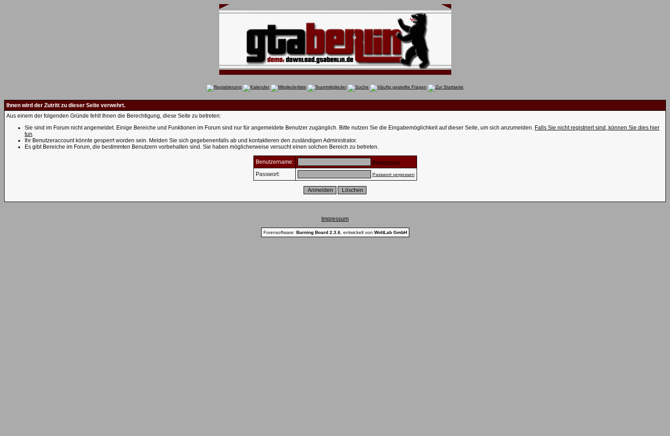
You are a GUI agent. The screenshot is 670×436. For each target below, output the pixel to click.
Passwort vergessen (393, 174)
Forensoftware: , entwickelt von (335, 232)
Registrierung (386, 162)
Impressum (335, 219)
